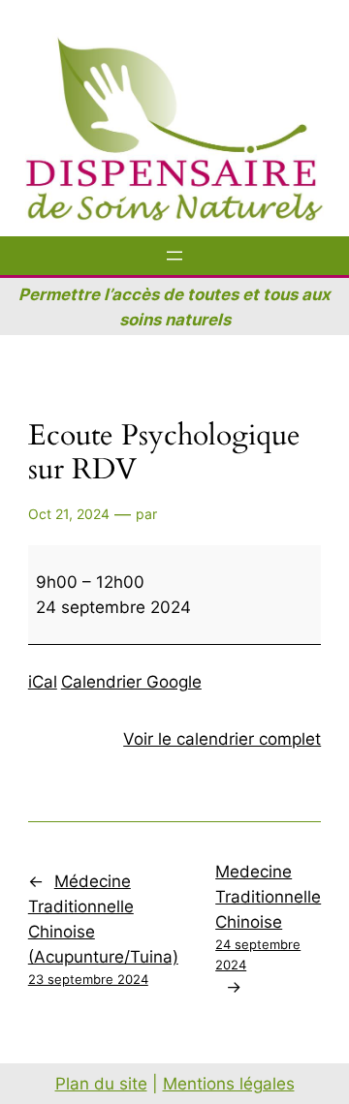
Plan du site (101, 1083)
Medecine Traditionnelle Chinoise (268, 917)
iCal (42, 681)
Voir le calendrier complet (222, 739)
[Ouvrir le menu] (174, 255)
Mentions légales (229, 1083)
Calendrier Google (131, 681)
